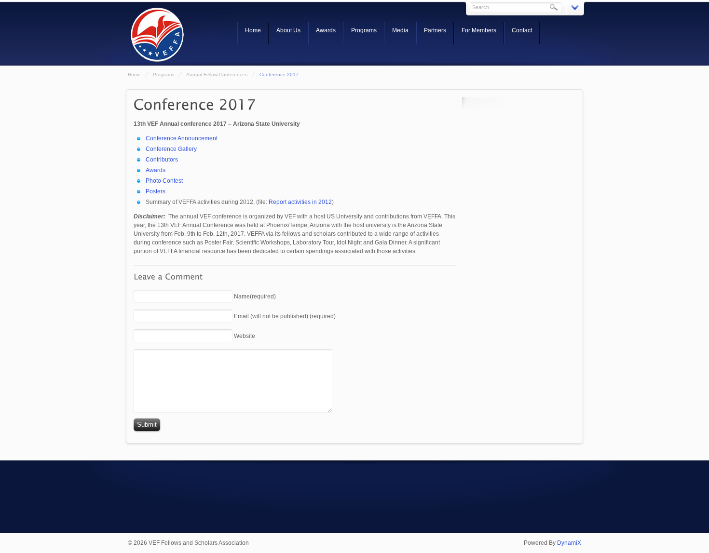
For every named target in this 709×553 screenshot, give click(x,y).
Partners (435, 30)
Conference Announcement (182, 138)
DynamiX (569, 543)
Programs (364, 30)
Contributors (162, 159)
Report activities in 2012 (300, 202)
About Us (288, 30)
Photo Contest (164, 180)
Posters (155, 191)
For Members (479, 30)
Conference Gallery (171, 149)
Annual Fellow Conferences (216, 74)
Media (400, 30)
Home (253, 30)
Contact (522, 30)
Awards (326, 30)
